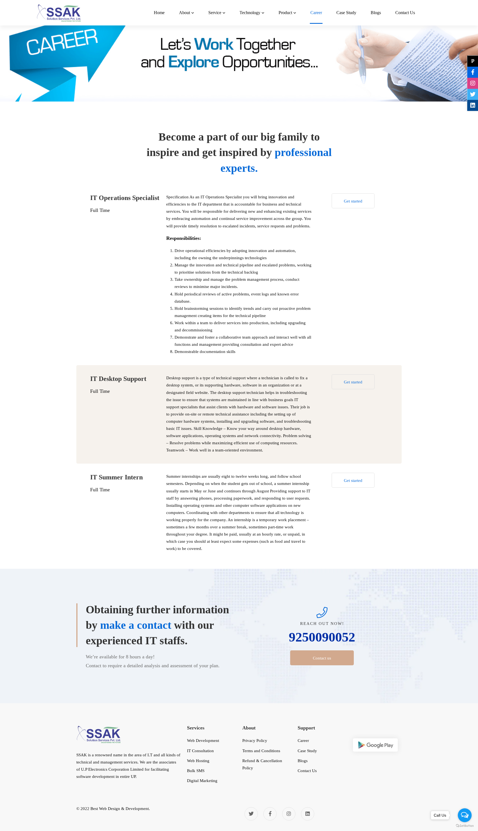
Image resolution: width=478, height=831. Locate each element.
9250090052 (322, 637)
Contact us (322, 658)
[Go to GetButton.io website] (465, 825)
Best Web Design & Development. (120, 808)
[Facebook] (270, 813)
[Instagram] (288, 813)
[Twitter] (251, 813)
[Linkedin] (307, 813)
